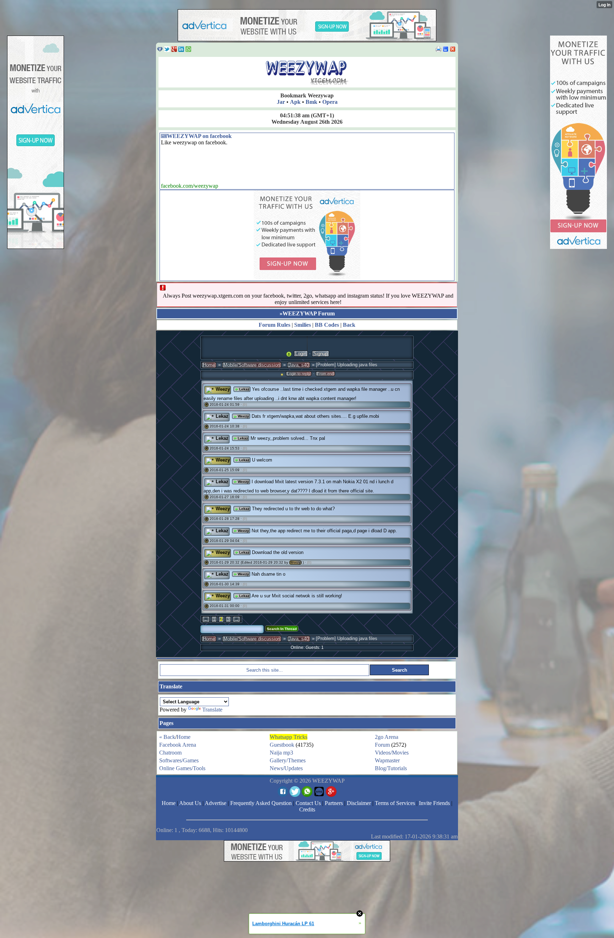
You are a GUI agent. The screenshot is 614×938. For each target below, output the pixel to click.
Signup (320, 353)
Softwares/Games (179, 760)
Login (300, 353)
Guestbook (282, 745)
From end (325, 374)
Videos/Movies (392, 753)
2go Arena (386, 737)
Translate (212, 710)
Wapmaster (387, 760)
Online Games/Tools (182, 768)
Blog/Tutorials (391, 768)
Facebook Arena (177, 745)
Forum (382, 745)
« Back (167, 737)
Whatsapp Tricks (288, 737)
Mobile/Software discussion (251, 365)
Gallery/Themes (288, 760)
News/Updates (286, 768)
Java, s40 (299, 365)
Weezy (223, 389)
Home (209, 365)
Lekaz (243, 389)
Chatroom (170, 753)
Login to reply (298, 374)
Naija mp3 (281, 753)
